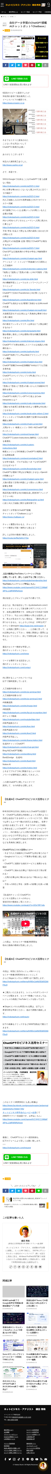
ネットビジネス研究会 (33, 1448)
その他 (7, 30)
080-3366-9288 (12, 1420)
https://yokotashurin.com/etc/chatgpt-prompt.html (24, 383)
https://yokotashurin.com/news (16, 654)
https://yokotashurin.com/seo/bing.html (19, 754)
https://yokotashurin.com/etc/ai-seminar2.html (22, 699)
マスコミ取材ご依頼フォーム (13, 1450)
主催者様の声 (30, 1437)
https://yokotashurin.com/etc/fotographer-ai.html (23, 500)
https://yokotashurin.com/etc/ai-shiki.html (20, 279)
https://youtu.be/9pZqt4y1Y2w (16, 538)
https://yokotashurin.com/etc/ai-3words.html (21, 290)
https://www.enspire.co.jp (13, 103)
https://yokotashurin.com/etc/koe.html (19, 726)
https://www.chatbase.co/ (13, 517)
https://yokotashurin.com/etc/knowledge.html (22, 469)
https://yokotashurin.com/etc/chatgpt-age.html (22, 258)
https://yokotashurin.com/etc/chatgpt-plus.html (22, 362)
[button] (6, 65)
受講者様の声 (30, 1439)
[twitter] (19, 1266)
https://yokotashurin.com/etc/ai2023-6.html (21, 238)
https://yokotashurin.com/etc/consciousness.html (24, 393)
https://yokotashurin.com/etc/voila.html (19, 372)
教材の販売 (29, 1450)
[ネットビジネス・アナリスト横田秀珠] (25, 5)
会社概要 (6, 1432)
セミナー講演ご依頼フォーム (13, 1452)
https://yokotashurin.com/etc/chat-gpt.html (21, 747)
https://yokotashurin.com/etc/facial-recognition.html (25, 713)
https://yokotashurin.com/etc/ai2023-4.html (21, 217)
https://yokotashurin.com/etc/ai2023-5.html (21, 227)
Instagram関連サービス (11, 1437)
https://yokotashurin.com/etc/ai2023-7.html (21, 248)
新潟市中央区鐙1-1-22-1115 (21, 1417)
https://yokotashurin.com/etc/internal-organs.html (24, 341)
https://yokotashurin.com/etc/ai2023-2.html (21, 196)
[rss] (41, 1459)
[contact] (45, 1459)
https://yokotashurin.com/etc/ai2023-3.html (21, 207)
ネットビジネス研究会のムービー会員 (19, 1112)
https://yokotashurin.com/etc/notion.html (20, 768)
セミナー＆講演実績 (32, 1430)
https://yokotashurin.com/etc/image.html (20, 706)
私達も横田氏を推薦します (12, 1448)
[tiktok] (27, 1266)
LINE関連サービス (9, 1439)
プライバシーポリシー (11, 1434)
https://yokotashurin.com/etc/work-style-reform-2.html (25, 414)
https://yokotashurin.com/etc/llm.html (18, 320)
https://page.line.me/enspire (32, 626)
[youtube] (40, 1266)
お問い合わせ (30, 1452)
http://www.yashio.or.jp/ (13, 165)
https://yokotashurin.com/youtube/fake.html (21, 719)
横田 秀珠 (25, 1241)
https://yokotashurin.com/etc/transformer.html (22, 300)
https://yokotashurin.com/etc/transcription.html (22, 740)
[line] (27, 1459)
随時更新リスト (31, 1443)
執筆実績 (6, 1446)
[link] (10, 1266)
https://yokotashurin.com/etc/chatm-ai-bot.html (22, 424)
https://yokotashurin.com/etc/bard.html (19, 761)
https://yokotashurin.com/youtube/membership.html (25, 580)
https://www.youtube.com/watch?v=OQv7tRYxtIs (24, 905)
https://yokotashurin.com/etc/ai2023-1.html (21, 186)
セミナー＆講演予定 (32, 1432)
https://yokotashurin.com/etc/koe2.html (19, 733)
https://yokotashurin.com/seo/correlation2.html (23, 458)
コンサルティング (31, 1446)
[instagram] (23, 1266)
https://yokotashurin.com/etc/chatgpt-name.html (23, 479)
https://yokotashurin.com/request (17, 1148)
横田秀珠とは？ (8, 1430)
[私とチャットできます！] (43, 1465)
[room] (31, 1266)
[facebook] (15, 1266)
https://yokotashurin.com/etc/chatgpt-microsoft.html (25, 310)
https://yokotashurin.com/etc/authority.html (21, 352)
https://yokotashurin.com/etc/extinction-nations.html (25, 269)
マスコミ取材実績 (9, 1443)
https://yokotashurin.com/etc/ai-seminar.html (22, 692)
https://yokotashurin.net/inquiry (16, 1017)
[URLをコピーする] (45, 65)
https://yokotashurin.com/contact (17, 667)
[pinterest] (36, 1266)
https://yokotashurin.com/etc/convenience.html (23, 489)
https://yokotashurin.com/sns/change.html (21, 434)
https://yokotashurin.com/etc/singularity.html (21, 331)
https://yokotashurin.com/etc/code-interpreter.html (24, 403)
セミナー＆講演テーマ (33, 1434)
